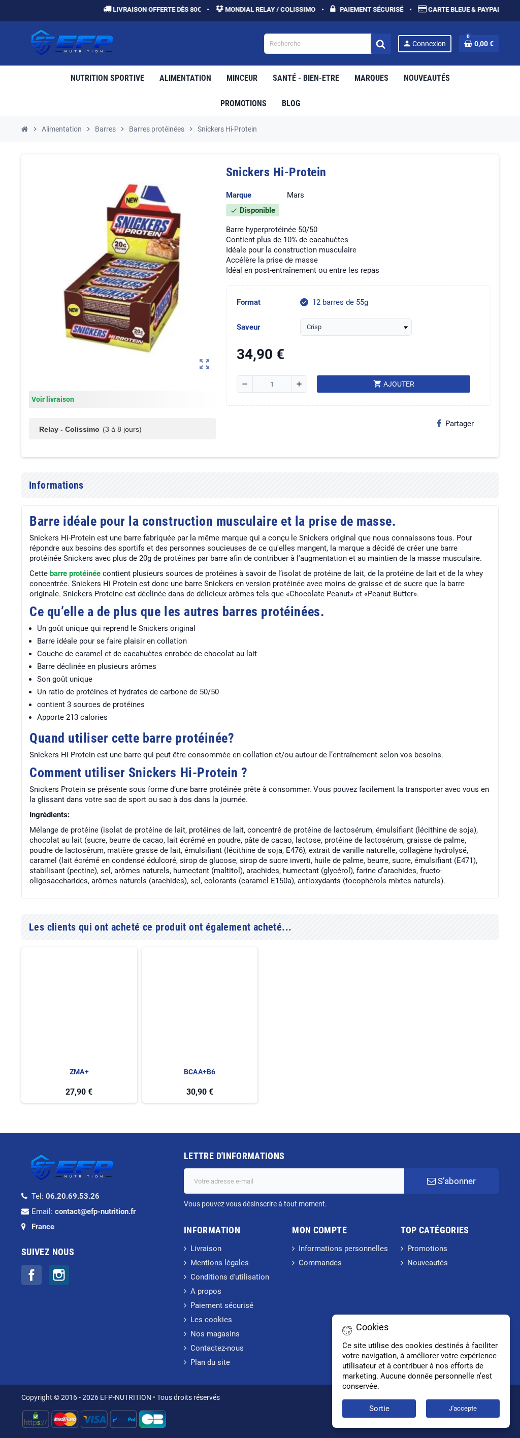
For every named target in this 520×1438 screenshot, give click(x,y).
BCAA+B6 (200, 1072)
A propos (205, 1291)
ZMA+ (79, 1072)
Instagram (59, 1275)
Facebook (31, 1275)
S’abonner (456, 1181)
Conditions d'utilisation (229, 1277)
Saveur (248, 327)
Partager (459, 423)
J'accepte (463, 1408)
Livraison (205, 1248)
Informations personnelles (343, 1248)
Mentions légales (219, 1262)
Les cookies (211, 1319)
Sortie (379, 1408)
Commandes (320, 1262)
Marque (238, 195)
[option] (79, 1025)
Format (249, 302)
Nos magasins (215, 1333)
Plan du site (210, 1362)
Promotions (427, 1248)
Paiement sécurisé (221, 1305)
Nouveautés (427, 1262)
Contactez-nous (217, 1348)
